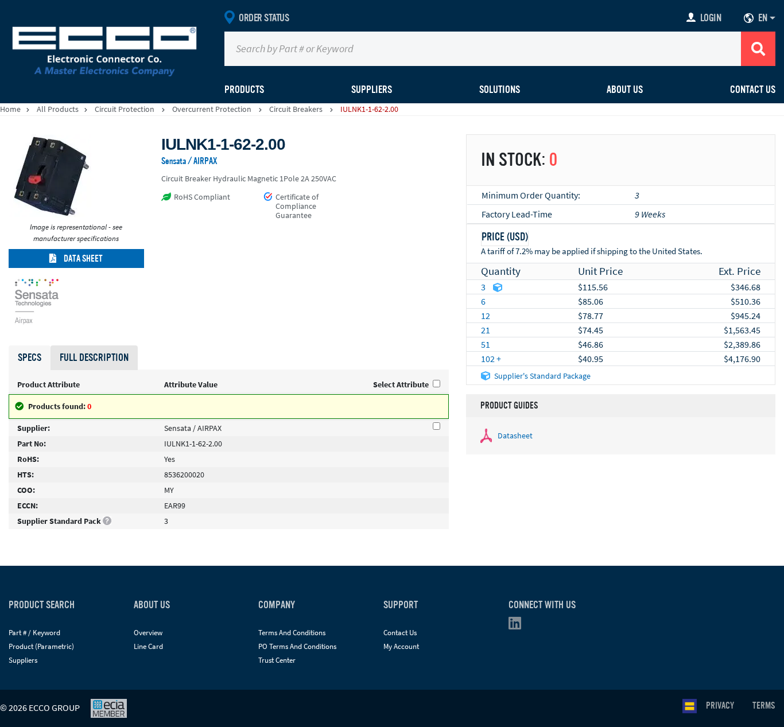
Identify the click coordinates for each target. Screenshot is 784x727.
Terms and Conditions (291, 632)
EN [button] (762, 18)
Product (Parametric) (41, 646)
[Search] (758, 49)
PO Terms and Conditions (297, 646)
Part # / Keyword (34, 632)
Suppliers (23, 660)
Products (244, 89)
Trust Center (277, 660)
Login (710, 18)
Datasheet (515, 435)
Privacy (720, 706)
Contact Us (752, 89)
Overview (148, 632)
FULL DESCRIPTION (94, 357)
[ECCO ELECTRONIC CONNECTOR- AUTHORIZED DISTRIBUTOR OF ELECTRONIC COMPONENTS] (104, 49)
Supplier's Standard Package (542, 376)
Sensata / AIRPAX (189, 161)
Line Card (148, 646)
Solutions (499, 89)
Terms (763, 706)
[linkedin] (518, 626)
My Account (401, 646)
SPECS (29, 357)
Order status (264, 18)
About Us (625, 89)
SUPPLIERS (371, 89)
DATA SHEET (82, 259)
